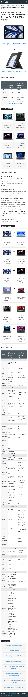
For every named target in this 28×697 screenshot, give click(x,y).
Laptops (8, 5)
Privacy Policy (6, 695)
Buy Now (20, 103)
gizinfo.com (12, 693)
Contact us (24, 695)
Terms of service (15, 695)
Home (2, 5)
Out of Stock (12, 103)
